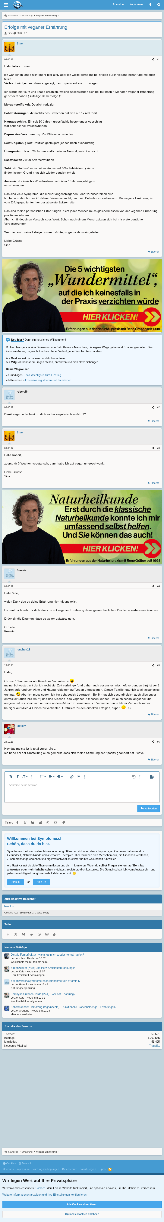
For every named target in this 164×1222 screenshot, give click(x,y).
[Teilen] (153, 59)
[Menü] (5, 5)
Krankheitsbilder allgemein (26, 1001)
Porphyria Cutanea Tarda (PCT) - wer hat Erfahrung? (43, 994)
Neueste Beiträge (15, 947)
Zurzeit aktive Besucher (19, 898)
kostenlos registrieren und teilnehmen (48, 380)
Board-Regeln (88, 1169)
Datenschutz (69, 1169)
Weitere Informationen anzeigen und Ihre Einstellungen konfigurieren (44, 1194)
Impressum (23, 1169)
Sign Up (41, 881)
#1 (158, 59)
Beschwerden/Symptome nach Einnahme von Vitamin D (45, 980)
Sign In (16, 881)
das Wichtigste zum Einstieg (43, 375)
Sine (10, 33)
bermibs (9, 906)
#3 (158, 448)
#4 (158, 586)
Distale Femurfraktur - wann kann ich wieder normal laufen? (47, 954)
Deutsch (26, 1163)
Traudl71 (154, 1045)
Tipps (102, 1169)
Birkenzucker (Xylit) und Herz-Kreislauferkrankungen (43, 967)
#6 (158, 741)
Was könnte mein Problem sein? (29, 961)
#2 (158, 407)
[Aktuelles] (150, 5)
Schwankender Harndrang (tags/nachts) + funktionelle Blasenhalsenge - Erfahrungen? (63, 1007)
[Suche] (159, 5)
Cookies (11, 1163)
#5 (158, 665)
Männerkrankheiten (22, 1014)
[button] (10, 776)
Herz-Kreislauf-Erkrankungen (28, 975)
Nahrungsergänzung (23, 988)
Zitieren (155, 251)
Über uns (8, 1169)
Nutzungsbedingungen (45, 1169)
